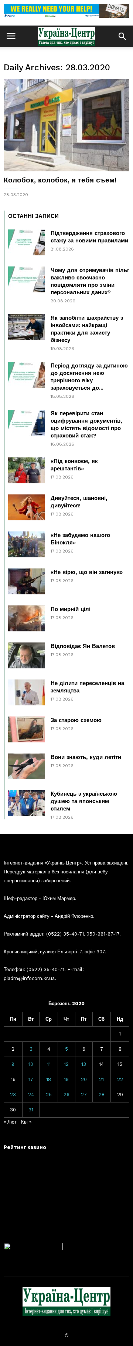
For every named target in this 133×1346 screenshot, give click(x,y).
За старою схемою (76, 720)
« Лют (10, 1122)
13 (83, 1064)
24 (31, 1094)
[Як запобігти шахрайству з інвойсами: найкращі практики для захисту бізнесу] (26, 327)
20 (84, 1079)
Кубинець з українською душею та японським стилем (84, 801)
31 (30, 1109)
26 (66, 1094)
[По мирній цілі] (26, 618)
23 (13, 1094)
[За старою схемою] (26, 729)
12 (66, 1064)
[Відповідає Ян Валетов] (26, 655)
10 (30, 1064)
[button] (122, 36)
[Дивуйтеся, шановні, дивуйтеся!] (26, 507)
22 (120, 1079)
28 (102, 1094)
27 (84, 1094)
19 (66, 1079)
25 (49, 1094)
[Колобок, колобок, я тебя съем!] (66, 125)
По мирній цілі (71, 609)
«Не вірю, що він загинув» (87, 572)
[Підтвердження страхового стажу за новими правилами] (26, 242)
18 (48, 1079)
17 (30, 1079)
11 (49, 1064)
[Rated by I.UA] (33, 1248)
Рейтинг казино (25, 1147)
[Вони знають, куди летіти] (26, 766)
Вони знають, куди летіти (86, 757)
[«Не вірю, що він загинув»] (26, 581)
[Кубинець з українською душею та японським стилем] (26, 803)
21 (101, 1079)
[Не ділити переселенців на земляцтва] (26, 692)
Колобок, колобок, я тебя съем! (60, 180)
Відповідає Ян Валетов (83, 646)
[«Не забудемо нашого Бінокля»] (26, 544)
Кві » (26, 1122)
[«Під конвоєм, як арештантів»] (26, 470)
